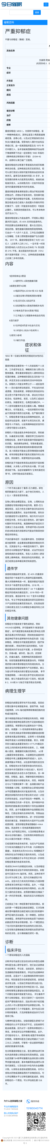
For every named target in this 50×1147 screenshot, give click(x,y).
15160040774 (34, 1108)
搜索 (37, 12)
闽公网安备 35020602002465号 (17, 1140)
